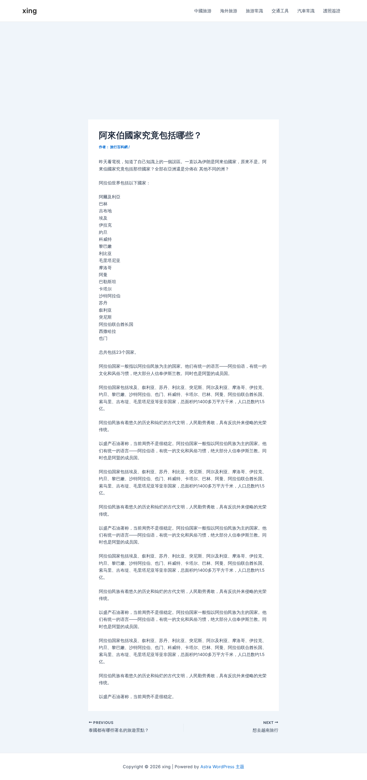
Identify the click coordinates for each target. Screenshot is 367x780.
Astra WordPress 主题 (222, 766)
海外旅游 (228, 10)
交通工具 (280, 10)
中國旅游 (202, 10)
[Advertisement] (183, 62)
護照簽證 (331, 10)
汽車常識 (306, 10)
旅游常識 (254, 10)
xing (29, 10)
